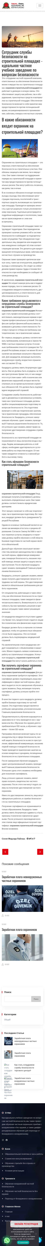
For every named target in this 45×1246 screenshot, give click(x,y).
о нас (7, 1216)
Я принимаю (23, 1242)
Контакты (9, 1221)
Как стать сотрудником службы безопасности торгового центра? (24, 1068)
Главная (8, 1211)
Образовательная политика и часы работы (24, 1154)
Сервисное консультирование (18, 1158)
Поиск (7, 992)
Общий (7, 1019)
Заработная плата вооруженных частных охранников (24, 1081)
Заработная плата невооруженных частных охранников (22, 878)
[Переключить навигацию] (39, 5)
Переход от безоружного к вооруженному (23, 1198)
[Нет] (36, 1234)
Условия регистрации (14, 1170)
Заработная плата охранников (19, 929)
